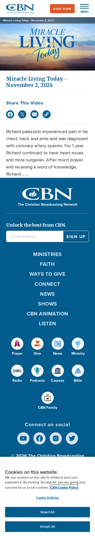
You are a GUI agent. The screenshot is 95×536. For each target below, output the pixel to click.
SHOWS (47, 303)
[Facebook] (10, 114)
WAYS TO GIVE (47, 273)
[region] (47, 496)
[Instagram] (56, 438)
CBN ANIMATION (47, 313)
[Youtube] (23, 438)
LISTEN (47, 323)
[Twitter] (22, 114)
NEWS (47, 293)
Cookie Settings (47, 497)
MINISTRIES (47, 254)
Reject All (47, 512)
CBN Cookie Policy (64, 487)
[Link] (47, 114)
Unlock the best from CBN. (36, 225)
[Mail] (34, 114)
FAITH (47, 264)
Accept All (47, 526)
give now (62, 9)
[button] (82, 8)
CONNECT (47, 284)
